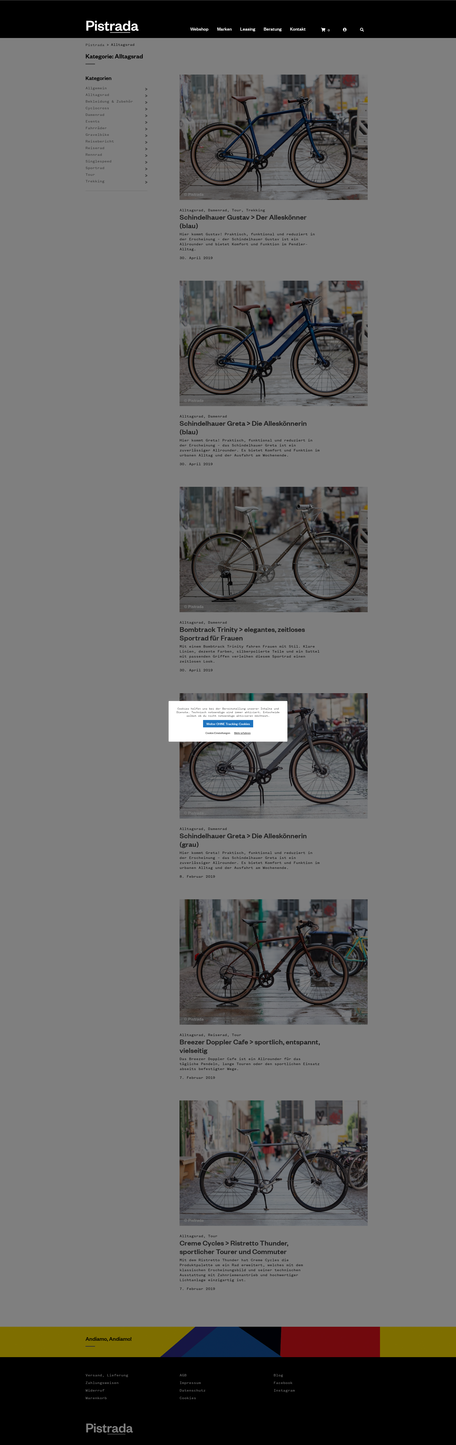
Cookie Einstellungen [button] (217, 732)
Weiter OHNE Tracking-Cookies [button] (228, 723)
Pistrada (112, 27)
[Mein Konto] (344, 32)
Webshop (199, 29)
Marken (224, 29)
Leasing (247, 29)
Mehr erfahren (242, 732)
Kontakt (298, 29)
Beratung (273, 29)
